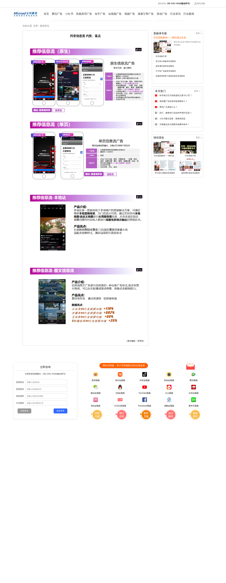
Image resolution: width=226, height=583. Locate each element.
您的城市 (20, 396)
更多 (198, 33)
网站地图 (201, 3)
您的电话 (20, 389)
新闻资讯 (44, 26)
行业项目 (20, 403)
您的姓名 (20, 382)
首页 (35, 26)
